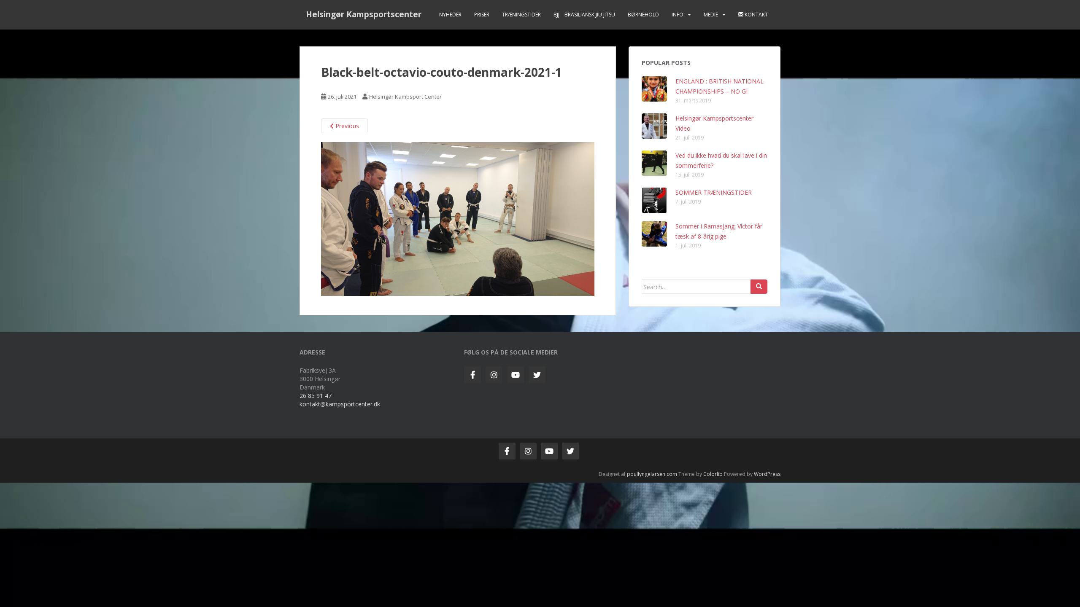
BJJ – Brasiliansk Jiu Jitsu (584, 14)
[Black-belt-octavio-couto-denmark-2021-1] (457, 218)
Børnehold (643, 14)
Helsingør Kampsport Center (405, 96)
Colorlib (713, 474)
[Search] (759, 286)
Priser (481, 14)
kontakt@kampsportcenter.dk (340, 404)
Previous (346, 126)
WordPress (767, 474)
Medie (711, 14)
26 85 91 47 (316, 396)
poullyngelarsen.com (652, 474)
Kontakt (755, 14)
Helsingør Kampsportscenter (363, 14)
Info (677, 14)
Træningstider (521, 14)
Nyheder (450, 14)
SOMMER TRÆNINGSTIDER (713, 192)
